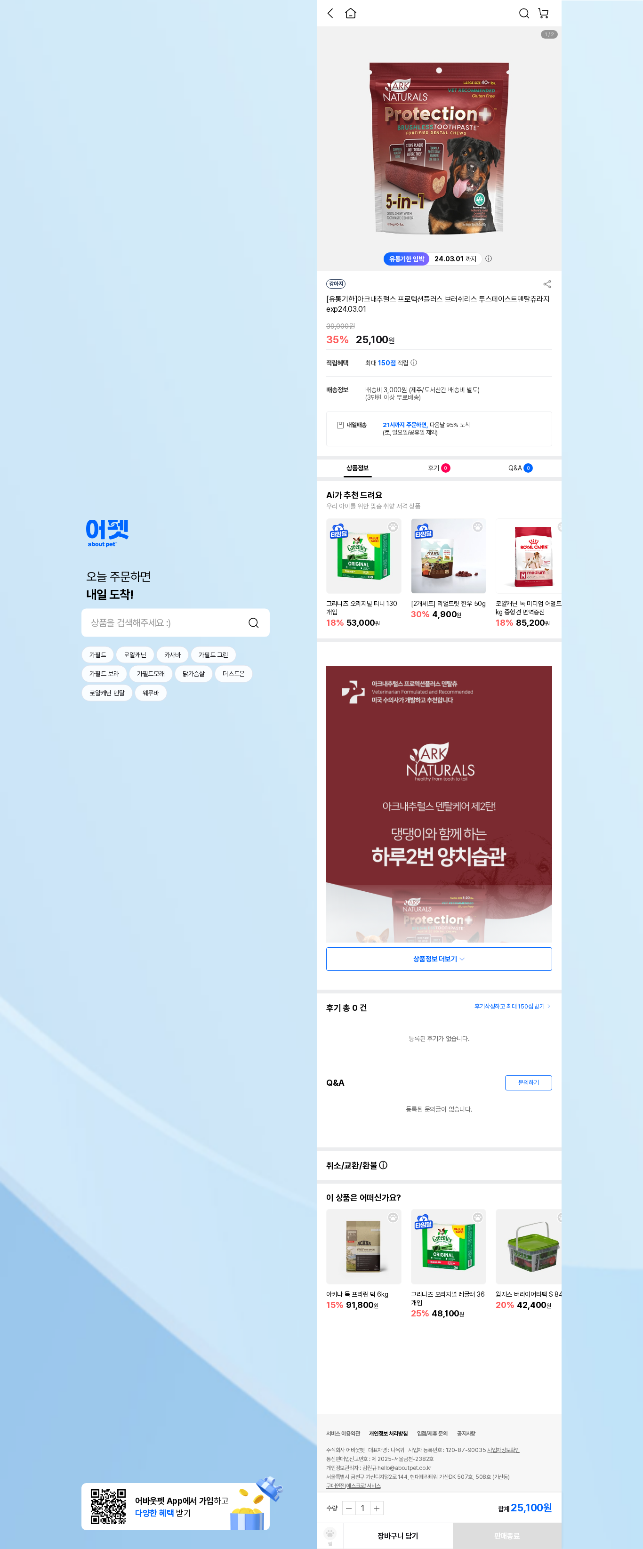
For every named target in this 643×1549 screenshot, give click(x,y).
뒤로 (330, 13)
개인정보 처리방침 (388, 1433)
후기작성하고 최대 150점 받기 (509, 1006)
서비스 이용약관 (343, 1433)
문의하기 (528, 1082)
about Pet (107, 534)
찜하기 (393, 527)
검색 (253, 622)
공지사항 (466, 1433)
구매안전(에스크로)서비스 (353, 1486)
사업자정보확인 (503, 1450)
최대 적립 (387, 363)
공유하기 (547, 284)
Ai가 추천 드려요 (354, 495)
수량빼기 (349, 1508)
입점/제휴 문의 (432, 1433)
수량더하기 (376, 1508)
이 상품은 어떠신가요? (363, 1197)
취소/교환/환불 (352, 1165)
